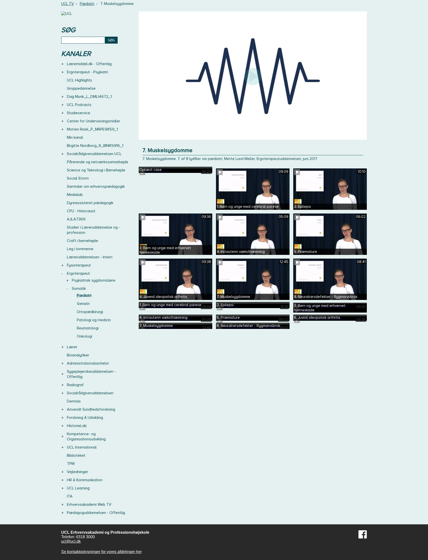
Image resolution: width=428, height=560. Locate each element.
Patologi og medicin (94, 320)
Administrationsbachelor (88, 363)
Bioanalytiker (78, 355)
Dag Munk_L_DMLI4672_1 (89, 96)
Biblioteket (76, 455)
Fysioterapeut (79, 265)
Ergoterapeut (78, 273)
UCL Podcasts (79, 104)
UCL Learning (78, 488)
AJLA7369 (76, 219)
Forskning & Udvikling (85, 417)
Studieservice (78, 112)
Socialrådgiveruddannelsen (90, 393)
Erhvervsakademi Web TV (89, 504)
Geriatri (83, 303)
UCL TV (67, 3)
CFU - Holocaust (81, 211)
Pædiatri (87, 3)
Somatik (79, 288)
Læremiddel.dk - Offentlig (89, 63)
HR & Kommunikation (84, 480)
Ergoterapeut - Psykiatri (87, 72)
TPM (71, 463)
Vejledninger (77, 471)
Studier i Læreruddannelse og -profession (93, 230)
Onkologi (84, 336)
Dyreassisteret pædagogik (90, 202)
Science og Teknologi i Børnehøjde (96, 170)
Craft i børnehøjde (82, 240)
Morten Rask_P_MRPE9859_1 (92, 129)
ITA (70, 496)
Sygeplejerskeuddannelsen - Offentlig (91, 374)
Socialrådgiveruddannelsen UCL (94, 153)
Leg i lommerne (80, 248)
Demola (73, 401)
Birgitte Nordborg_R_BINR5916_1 (95, 145)
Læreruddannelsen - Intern (89, 257)
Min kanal (75, 137)
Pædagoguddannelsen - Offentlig (96, 512)
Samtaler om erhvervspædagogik (96, 186)
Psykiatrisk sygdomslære (93, 280)
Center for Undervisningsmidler (93, 121)
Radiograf (75, 384)
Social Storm (78, 178)
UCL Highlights (79, 80)
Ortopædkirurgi (90, 311)
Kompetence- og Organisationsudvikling (86, 436)
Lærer (72, 347)
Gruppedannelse (81, 88)
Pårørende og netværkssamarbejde (97, 162)
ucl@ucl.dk (71, 541)
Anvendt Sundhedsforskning (91, 409)
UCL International (82, 447)
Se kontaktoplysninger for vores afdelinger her (101, 552)
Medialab (75, 194)
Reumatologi (88, 328)
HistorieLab (77, 425)
